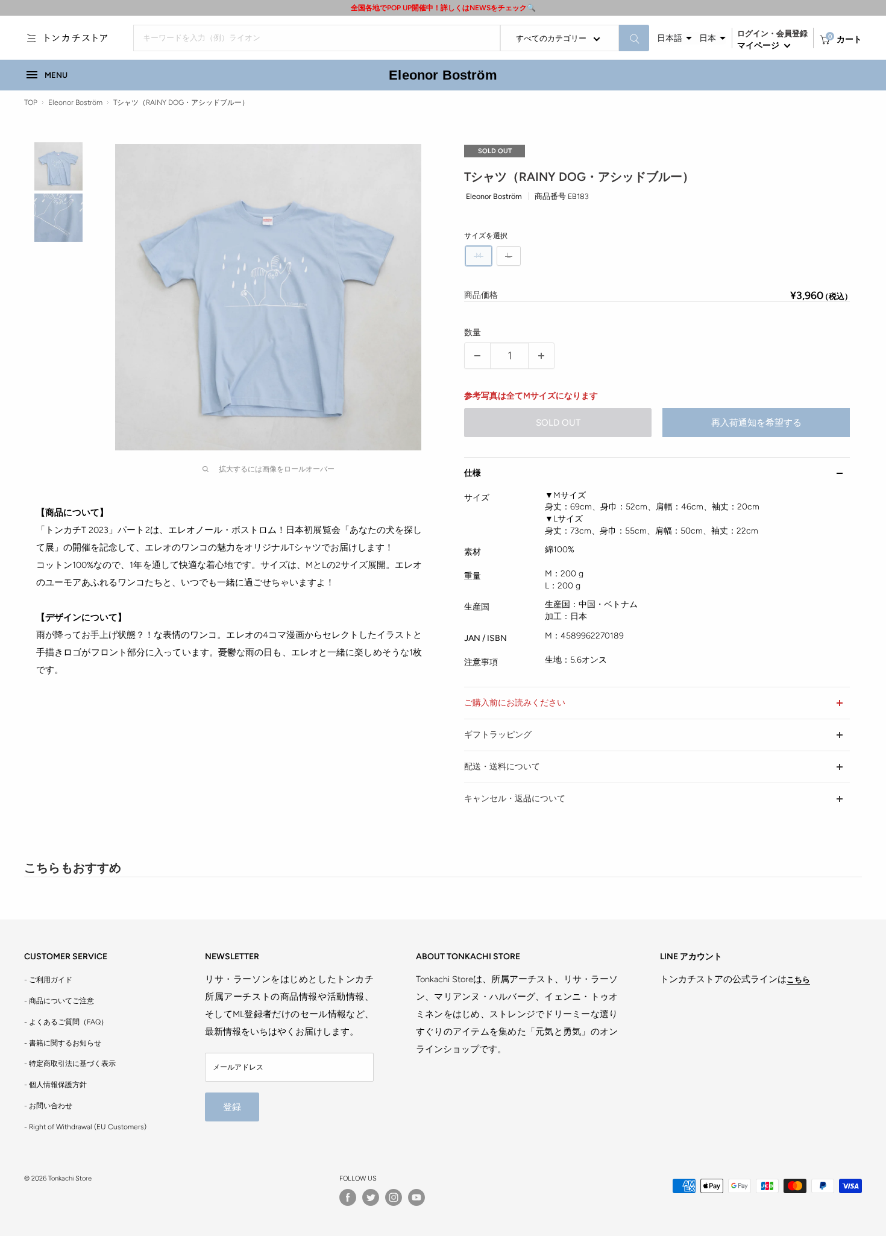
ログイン (752, 33)
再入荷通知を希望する (756, 422)
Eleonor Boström (443, 75)
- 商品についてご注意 (59, 1001)
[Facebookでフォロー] (347, 1197)
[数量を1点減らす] (477, 355)
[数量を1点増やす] (541, 355)
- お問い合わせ (48, 1106)
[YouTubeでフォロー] (416, 1197)
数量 (472, 332)
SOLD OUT (558, 422)
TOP (30, 102)
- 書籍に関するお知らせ (62, 1043)
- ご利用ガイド (48, 980)
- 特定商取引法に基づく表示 (70, 1063)
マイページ (759, 45)
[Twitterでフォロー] (370, 1197)
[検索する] (634, 38)
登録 (232, 1107)
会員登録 (792, 33)
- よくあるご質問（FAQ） (66, 1022)
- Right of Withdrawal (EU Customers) (85, 1127)
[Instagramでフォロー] (393, 1197)
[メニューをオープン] (31, 38)
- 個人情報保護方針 (55, 1084)
